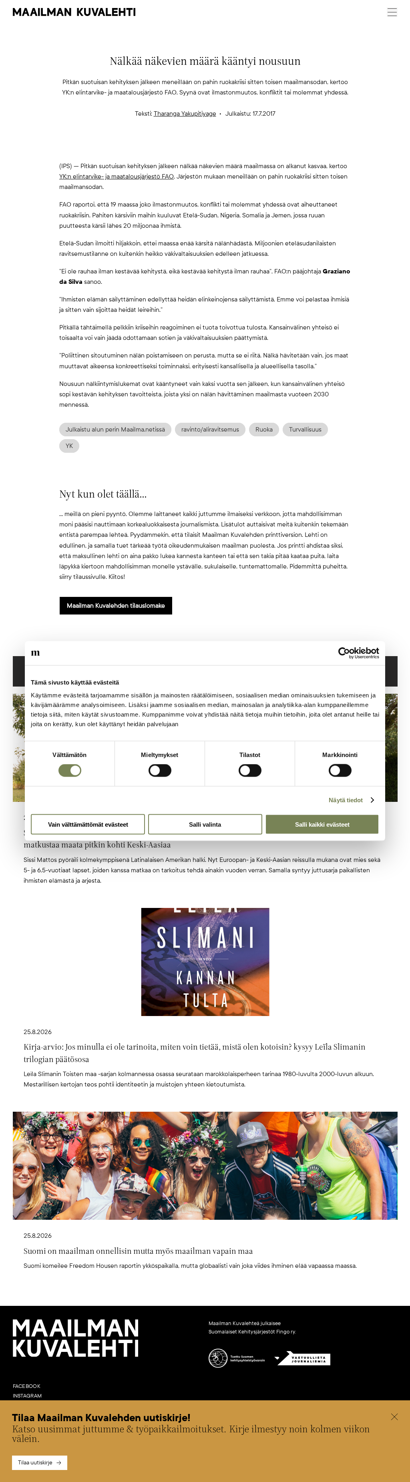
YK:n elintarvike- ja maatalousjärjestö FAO (116, 176)
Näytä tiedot (346, 800)
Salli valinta (205, 824)
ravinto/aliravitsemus (210, 429)
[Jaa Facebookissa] (218, 147)
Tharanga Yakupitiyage (185, 113)
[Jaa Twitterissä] (167, 147)
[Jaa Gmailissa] (192, 147)
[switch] (160, 770)
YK (69, 446)
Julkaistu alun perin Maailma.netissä (115, 429)
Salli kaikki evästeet (322, 824)
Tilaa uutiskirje (35, 1462)
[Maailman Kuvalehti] (76, 1355)
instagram (27, 1396)
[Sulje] (394, 1418)
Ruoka (264, 429)
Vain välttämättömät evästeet (88, 824)
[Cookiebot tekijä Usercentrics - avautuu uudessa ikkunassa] (344, 653)
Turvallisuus (305, 429)
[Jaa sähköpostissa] (243, 147)
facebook (26, 1386)
